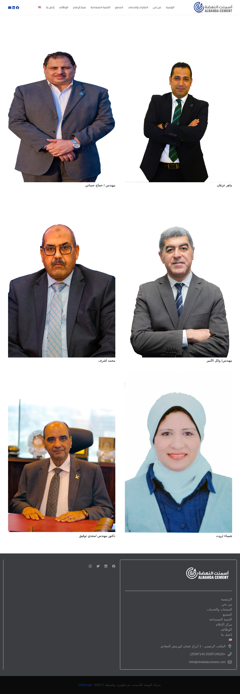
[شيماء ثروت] (178, 452)
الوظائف (226, 629)
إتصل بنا (226, 634)
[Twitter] (98, 566)
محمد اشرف (106, 360)
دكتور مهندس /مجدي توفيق (97, 536)
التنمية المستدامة (220, 619)
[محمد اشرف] (61, 277)
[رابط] (212, 7)
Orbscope (85, 685)
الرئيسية (226, 599)
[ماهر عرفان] (178, 101)
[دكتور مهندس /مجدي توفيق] (61, 452)
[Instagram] (90, 566)
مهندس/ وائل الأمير (219, 360)
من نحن (226, 604)
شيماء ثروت (224, 536)
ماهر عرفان (224, 185)
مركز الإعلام (224, 624)
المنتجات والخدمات (219, 609)
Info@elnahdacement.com (207, 662)
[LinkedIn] (13, 7)
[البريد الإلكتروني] (9, 7)
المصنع (227, 614)
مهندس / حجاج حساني (100, 185)
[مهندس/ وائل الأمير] (178, 277)
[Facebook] (17, 7)
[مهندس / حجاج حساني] (61, 101)
